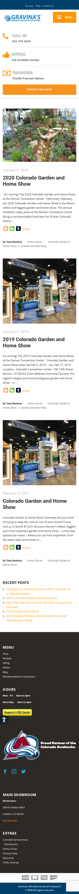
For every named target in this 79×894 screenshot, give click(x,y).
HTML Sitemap (11, 862)
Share (26, 229)
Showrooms (11, 844)
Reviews (29, 5)
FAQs (38, 5)
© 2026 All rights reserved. (39, 890)
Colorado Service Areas (15, 839)
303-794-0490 (10, 820)
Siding (6, 663)
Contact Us (48, 5)
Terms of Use (10, 848)
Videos (6, 667)
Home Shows (34, 241)
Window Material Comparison (19, 676)
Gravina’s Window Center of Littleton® (39, 886)
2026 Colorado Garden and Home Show (31, 598)
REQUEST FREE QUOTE (39, 89)
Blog (5, 672)
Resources (8, 858)
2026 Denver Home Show (22, 611)
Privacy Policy (10, 853)
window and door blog (33, 246)
